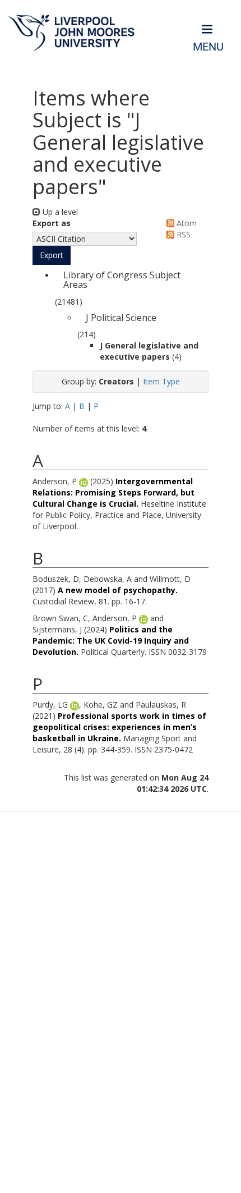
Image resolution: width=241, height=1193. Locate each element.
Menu (208, 46)
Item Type (161, 381)
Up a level (59, 212)
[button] (52, 255)
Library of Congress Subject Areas (121, 280)
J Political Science (121, 317)
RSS (182, 234)
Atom (185, 223)
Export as (52, 223)
